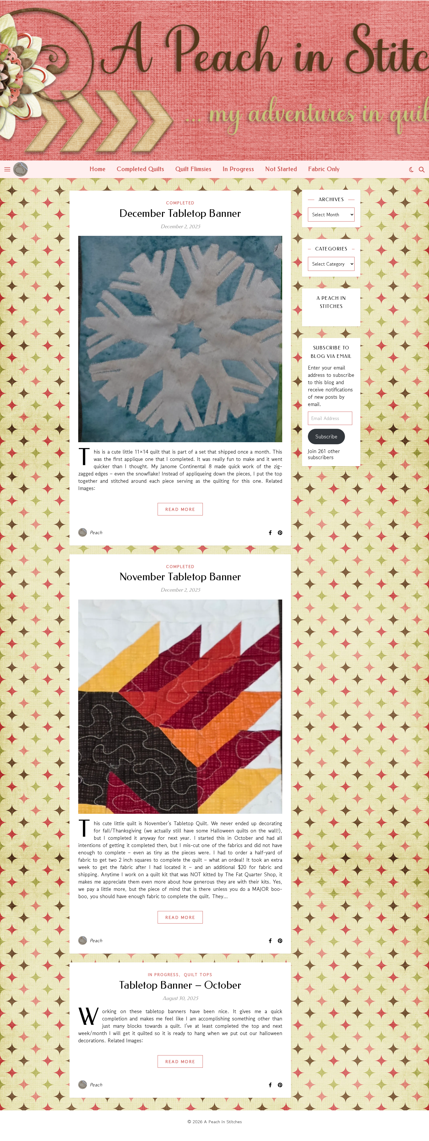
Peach (96, 532)
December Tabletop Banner (180, 213)
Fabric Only (324, 169)
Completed (180, 203)
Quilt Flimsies (193, 169)
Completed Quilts (140, 169)
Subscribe (326, 436)
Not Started (281, 169)
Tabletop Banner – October (180, 985)
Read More (180, 509)
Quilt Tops (198, 975)
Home (98, 169)
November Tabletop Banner (180, 577)
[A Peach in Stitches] (214, 80)
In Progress (238, 169)
